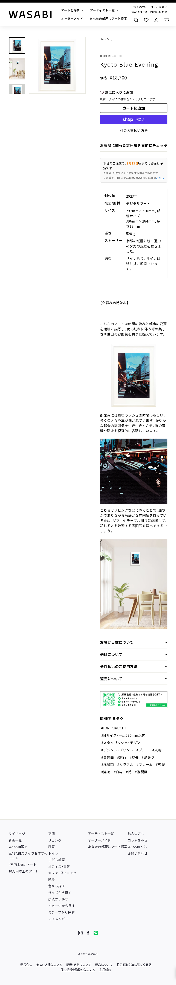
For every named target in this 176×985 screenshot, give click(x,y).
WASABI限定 (18, 846)
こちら (160, 178)
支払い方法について (49, 964)
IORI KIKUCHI (111, 55)
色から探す (56, 886)
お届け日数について (117, 642)
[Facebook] (88, 933)
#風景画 (107, 764)
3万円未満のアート (23, 864)
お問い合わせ (158, 12)
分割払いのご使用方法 (118, 666)
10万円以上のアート (23, 871)
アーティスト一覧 (101, 833)
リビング (55, 840)
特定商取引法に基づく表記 (134, 964)
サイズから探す (59, 892)
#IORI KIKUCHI (113, 727)
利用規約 (105, 969)
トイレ (53, 853)
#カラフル (125, 764)
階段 (51, 879)
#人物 (156, 749)
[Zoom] (57, 65)
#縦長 (134, 757)
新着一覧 (15, 840)
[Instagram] (80, 933)
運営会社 (26, 964)
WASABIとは (140, 12)
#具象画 (107, 757)
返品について (111, 678)
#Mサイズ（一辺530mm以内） (124, 735)
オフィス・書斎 (59, 866)
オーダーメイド (99, 840)
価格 (103, 77)
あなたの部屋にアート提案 (107, 846)
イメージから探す (61, 905)
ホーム (104, 39)
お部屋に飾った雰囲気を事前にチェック (133, 145)
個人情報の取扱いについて (78, 969)
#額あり (148, 757)
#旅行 (121, 757)
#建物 (105, 771)
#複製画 (141, 771)
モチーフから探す (61, 912)
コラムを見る (158, 7)
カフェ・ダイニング (62, 873)
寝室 (51, 846)
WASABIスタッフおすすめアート (28, 855)
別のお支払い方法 (134, 130)
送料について (111, 654)
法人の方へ (140, 7)
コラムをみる (137, 840)
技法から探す (58, 899)
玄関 (51, 833)
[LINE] (96, 933)
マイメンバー (58, 918)
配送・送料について (78, 964)
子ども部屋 (56, 859)
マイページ (17, 833)
